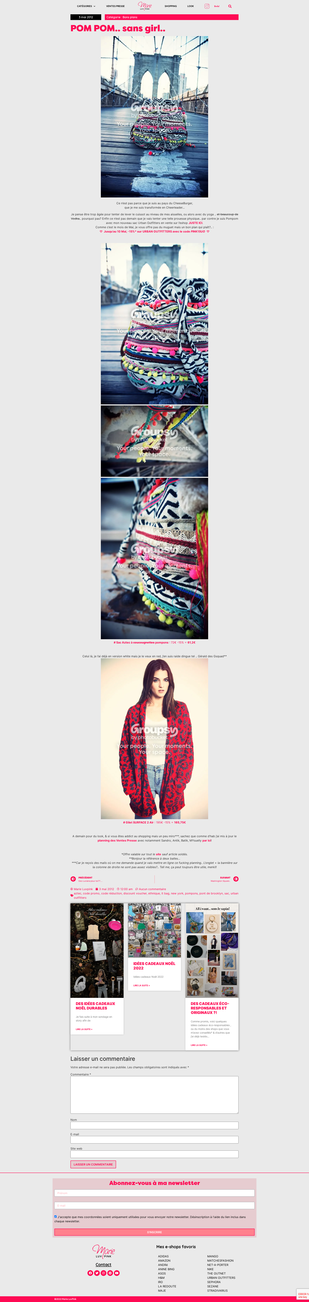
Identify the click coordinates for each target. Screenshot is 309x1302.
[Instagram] (103, 1273)
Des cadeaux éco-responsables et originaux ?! (210, 1008)
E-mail (74, 1134)
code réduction (111, 893)
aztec (77, 893)
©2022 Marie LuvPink (65, 1299)
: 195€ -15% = (154, 822)
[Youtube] (117, 1273)
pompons (191, 893)
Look (190, 6)
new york (177, 893)
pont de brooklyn (211, 893)
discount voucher (135, 893)
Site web (76, 1148)
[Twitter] (97, 1273)
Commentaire (80, 1074)
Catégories (84, 6)
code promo (91, 893)
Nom (73, 1119)
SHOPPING (171, 6)
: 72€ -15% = (154, 642)
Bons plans (130, 17)
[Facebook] (90, 1273)
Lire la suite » (84, 1029)
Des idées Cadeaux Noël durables (95, 1005)
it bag (165, 893)
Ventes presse (115, 6)
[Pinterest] (110, 1273)
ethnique (154, 893)
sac (226, 893)
